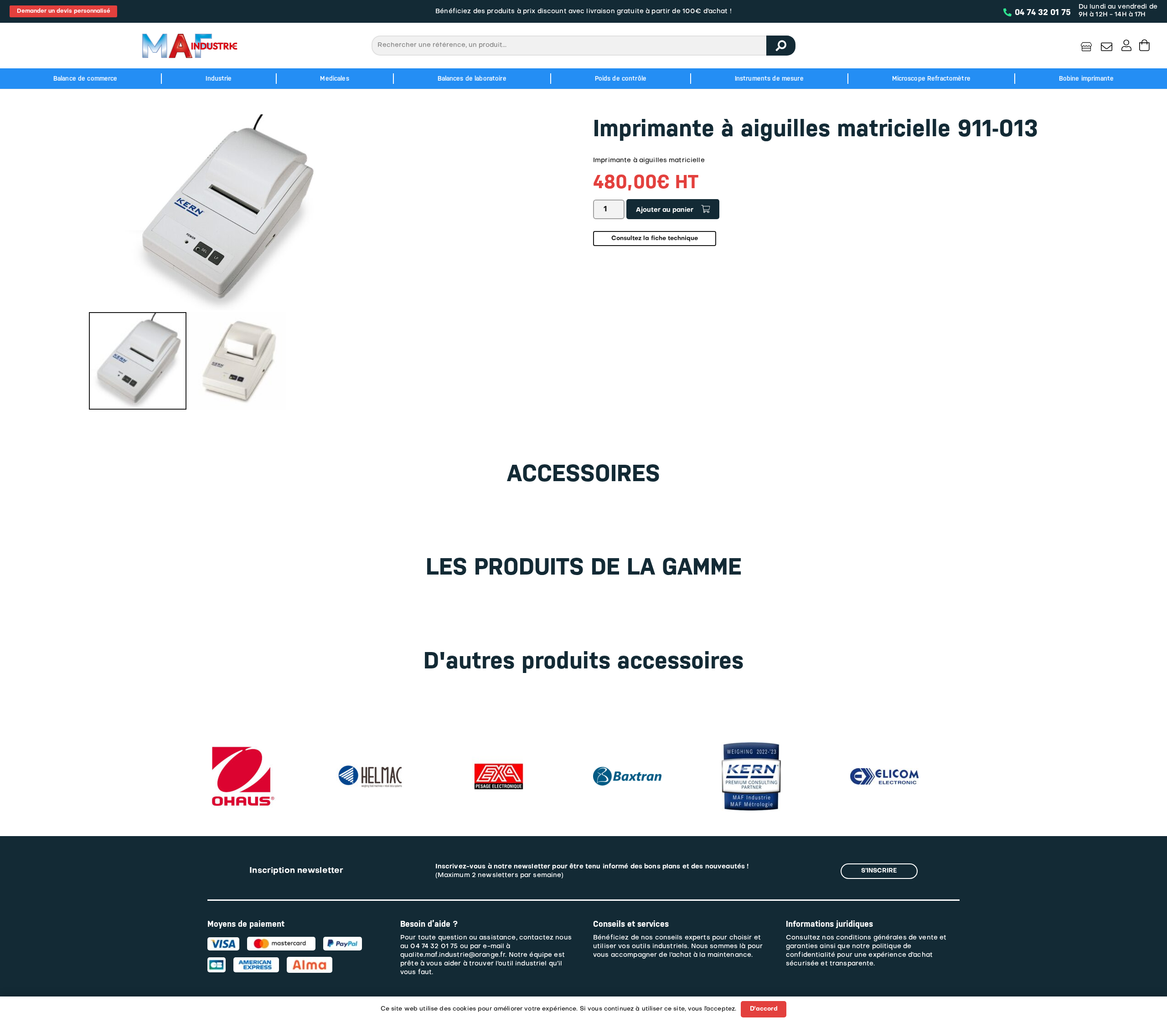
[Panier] (1144, 45)
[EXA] (370, 747)
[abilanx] (879, 747)
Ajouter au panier (664, 210)
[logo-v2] (190, 45)
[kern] (622, 747)
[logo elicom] (756, 772)
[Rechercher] (780, 46)
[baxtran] (499, 763)
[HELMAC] (241, 769)
